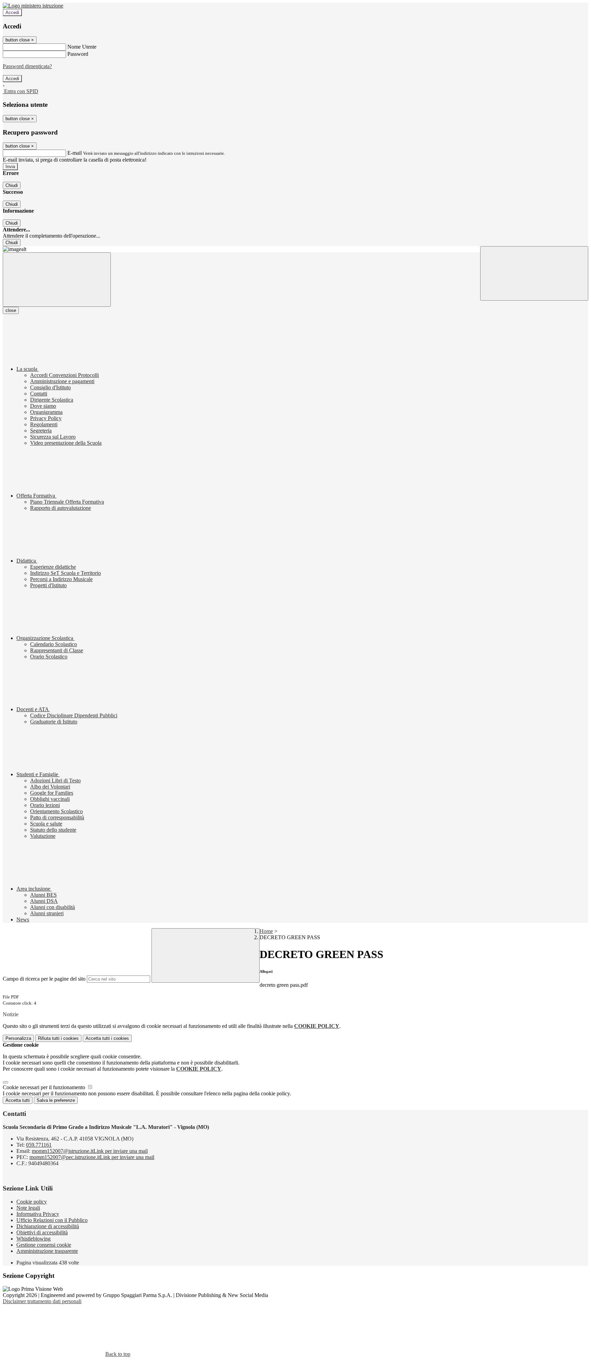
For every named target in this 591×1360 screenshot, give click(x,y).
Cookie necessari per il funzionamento (45, 1087)
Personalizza (18, 1038)
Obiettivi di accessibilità (42, 1232)
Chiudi (11, 185)
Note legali (28, 1208)
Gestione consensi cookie (43, 1245)
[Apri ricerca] (534, 273)
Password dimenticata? (27, 66)
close (10, 310)
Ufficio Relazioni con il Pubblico (52, 1220)
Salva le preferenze (56, 1100)
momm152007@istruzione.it (90, 1151)
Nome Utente (81, 47)
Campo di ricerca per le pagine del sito (44, 979)
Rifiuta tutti (58, 1038)
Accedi (12, 12)
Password (77, 54)
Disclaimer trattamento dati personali (42, 1301)
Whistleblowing (33, 1239)
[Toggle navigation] (57, 279)
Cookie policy (31, 1202)
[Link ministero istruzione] (33, 6)
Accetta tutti (107, 1038)
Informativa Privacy (37, 1214)
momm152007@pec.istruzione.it (91, 1157)
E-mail (74, 153)
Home (266, 931)
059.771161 (39, 1145)
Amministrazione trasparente (47, 1251)
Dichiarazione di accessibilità (47, 1226)
